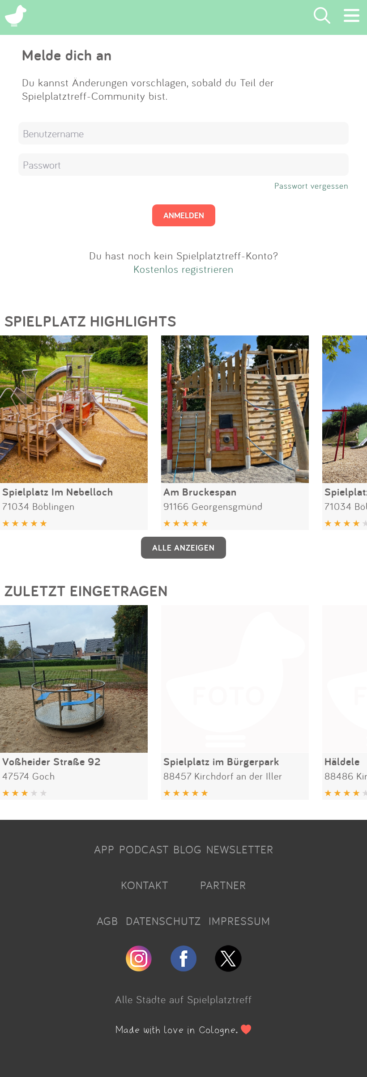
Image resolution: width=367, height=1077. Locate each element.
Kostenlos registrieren (183, 269)
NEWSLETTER (239, 849)
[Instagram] (138, 968)
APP (104, 849)
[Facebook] (183, 968)
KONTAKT (144, 885)
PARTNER (223, 885)
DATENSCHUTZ (163, 921)
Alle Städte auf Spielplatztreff (183, 999)
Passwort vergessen (311, 185)
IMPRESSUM (239, 921)
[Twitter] (228, 968)
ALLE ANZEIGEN (183, 547)
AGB (107, 921)
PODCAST (144, 849)
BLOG (187, 849)
